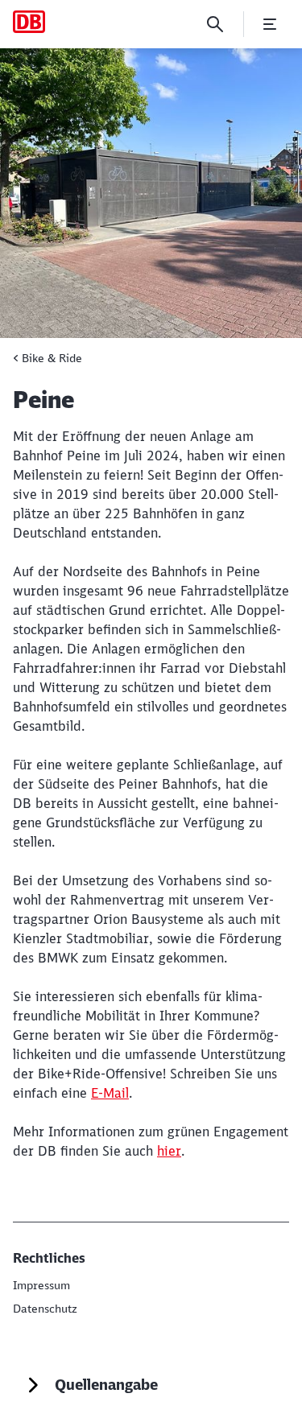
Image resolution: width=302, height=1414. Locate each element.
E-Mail (110, 1093)
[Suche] (215, 24)
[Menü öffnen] (269, 24)
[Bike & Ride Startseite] (29, 21)
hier (169, 1151)
